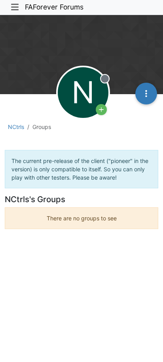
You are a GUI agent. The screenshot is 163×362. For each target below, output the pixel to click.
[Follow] (101, 109)
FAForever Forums (54, 7)
